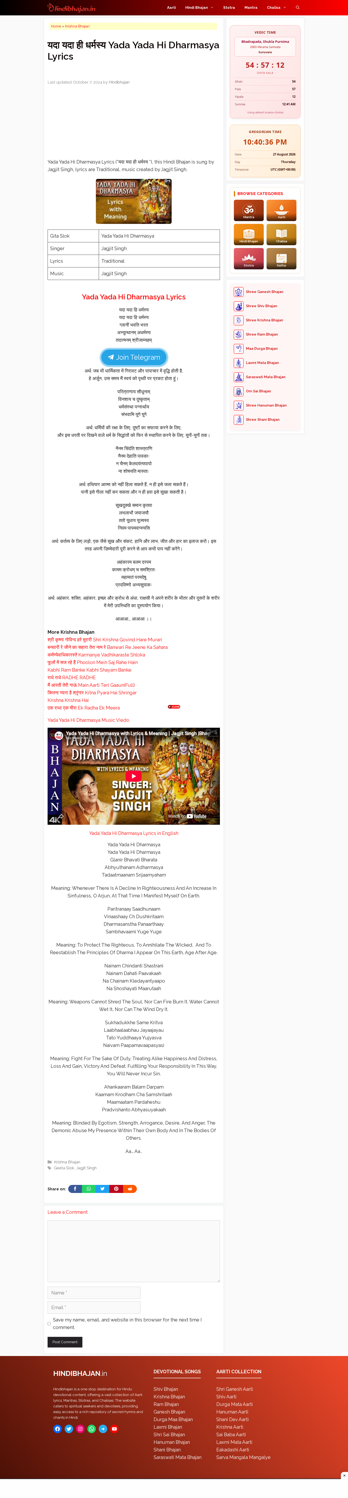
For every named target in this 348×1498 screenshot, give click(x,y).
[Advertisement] (174, 748)
